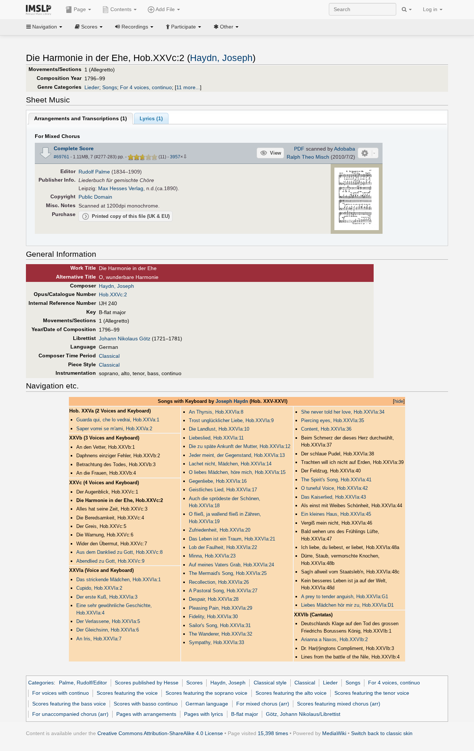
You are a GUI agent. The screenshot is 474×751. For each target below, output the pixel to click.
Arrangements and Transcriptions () (80, 118)
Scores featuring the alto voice (291, 693)
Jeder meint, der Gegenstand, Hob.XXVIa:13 (237, 455)
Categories (41, 683)
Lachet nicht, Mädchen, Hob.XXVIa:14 (230, 464)
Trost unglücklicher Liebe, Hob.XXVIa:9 (231, 420)
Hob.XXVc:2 (113, 294)
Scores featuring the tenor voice (371, 693)
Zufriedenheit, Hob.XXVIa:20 (219, 530)
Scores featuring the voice (127, 693)
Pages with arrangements (146, 714)
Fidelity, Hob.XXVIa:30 (213, 616)
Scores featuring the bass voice (69, 704)
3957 (175, 156)
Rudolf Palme (94, 172)
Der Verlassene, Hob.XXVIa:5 (108, 621)
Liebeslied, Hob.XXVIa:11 (216, 438)
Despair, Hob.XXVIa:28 (213, 599)
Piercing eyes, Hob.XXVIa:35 (332, 420)
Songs (109, 87)
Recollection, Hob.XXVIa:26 (219, 582)
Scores (194, 683)
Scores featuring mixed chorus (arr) (338, 704)
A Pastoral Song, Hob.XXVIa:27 (223, 590)
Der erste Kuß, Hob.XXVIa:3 (106, 597)
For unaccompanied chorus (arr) (70, 714)
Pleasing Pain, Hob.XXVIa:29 (220, 608)
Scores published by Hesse (146, 683)
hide (398, 401)
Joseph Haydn (232, 401)
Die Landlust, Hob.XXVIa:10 (219, 429)
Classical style (270, 683)
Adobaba (344, 149)
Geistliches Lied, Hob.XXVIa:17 (223, 489)
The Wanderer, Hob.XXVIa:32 (220, 634)
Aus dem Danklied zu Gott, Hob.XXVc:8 (119, 552)
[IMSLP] (40, 9)
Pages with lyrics (203, 714)
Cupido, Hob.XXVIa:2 (99, 588)
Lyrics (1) (151, 118)
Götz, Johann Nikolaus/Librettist (303, 714)
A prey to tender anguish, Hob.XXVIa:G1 (344, 596)
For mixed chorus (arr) (262, 704)
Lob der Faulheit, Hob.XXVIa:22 (223, 547)
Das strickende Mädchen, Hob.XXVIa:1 (118, 579)
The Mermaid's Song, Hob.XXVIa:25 (228, 573)
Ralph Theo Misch (308, 157)
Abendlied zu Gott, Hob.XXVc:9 (110, 561)
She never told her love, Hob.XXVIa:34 (342, 412)
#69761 (61, 156)
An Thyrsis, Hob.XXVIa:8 (216, 412)
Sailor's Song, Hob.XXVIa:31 (220, 625)
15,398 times (273, 733)
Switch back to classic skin (382, 733)
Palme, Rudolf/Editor (83, 683)
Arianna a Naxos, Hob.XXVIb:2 (334, 639)
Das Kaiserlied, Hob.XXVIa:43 (333, 497)
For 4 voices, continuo (146, 87)
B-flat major (244, 714)
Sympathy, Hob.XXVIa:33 (216, 642)
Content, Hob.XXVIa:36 (326, 429)
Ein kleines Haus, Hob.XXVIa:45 (336, 514)
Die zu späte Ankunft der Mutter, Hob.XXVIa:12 (239, 446)
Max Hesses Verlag (120, 188)
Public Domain (95, 197)
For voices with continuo (60, 693)
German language (207, 704)
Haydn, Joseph (221, 58)
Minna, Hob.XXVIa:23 (212, 556)
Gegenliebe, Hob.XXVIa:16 (218, 481)
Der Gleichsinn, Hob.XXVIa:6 (107, 630)
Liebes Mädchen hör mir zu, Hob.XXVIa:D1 (347, 605)
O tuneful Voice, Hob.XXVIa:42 (334, 488)
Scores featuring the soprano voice (206, 693)
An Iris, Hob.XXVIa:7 (98, 638)
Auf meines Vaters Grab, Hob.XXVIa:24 (231, 565)
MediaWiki (334, 733)
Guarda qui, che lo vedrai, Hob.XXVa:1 (117, 419)
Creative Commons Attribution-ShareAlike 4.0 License (160, 733)
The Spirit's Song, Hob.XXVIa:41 (336, 479)
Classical (109, 356)
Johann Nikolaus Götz (124, 338)
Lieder (91, 87)
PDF (299, 149)
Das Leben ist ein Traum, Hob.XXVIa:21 (232, 539)
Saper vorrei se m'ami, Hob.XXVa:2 (114, 428)
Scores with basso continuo (146, 704)
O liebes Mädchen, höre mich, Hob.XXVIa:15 (237, 472)
